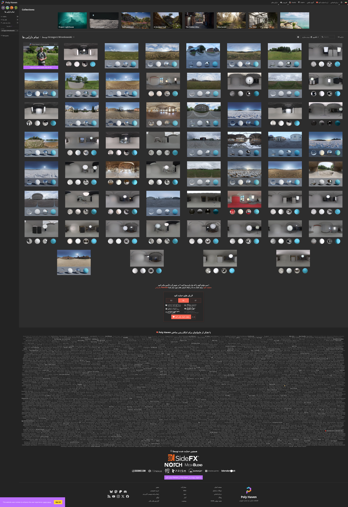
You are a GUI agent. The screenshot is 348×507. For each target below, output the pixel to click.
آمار (185, 497)
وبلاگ (220, 497)
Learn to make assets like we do (41, 67)
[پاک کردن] (11, 26)
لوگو (157, 497)
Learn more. (47, 502)
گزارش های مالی (154, 501)
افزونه (188, 309)
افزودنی (284, 2)
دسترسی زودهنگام (191, 304)
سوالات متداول (217, 491)
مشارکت (183, 487)
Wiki (184, 491)
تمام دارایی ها (30, 37)
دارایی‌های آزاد (177, 306)
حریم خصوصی (154, 491)
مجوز (157, 487)
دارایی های (274, 2)
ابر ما (169, 312)
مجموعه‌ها (6, 35)
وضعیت (184, 501)
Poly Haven (11, 2)
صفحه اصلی (218, 487)
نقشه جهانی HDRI (216, 501)
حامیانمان (197, 332)
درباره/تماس (334, 2)
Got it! (58, 502)
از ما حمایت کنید (323, 2)
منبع (185, 494)
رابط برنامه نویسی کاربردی (151, 494)
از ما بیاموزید (191, 311)
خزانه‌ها (170, 309)
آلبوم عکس (310, 2)
